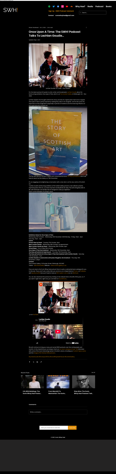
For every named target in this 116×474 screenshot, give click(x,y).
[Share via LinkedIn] (37, 362)
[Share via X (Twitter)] (33, 362)
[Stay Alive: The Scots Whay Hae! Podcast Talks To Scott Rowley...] (83, 381)
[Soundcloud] (71, 6)
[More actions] (86, 27)
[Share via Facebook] (29, 362)
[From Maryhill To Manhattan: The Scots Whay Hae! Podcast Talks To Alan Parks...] (58, 381)
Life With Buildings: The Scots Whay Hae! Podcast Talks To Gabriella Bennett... (32, 392)
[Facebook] (58, 6)
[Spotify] (49, 6)
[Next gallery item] (85, 212)
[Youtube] (67, 6)
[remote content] (58, 298)
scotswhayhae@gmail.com (64, 15)
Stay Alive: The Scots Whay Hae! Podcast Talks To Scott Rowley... (83, 392)
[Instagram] (62, 6)
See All (93, 372)
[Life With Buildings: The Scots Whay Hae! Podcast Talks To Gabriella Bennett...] (32, 381)
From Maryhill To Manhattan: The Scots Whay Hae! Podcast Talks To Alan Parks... (57, 392)
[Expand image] (58, 212)
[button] (99, 6)
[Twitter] (53, 6)
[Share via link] (41, 362)
